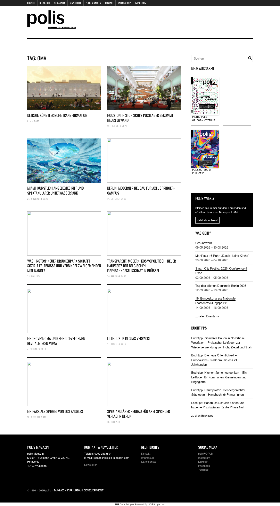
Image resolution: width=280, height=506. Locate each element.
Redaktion (45, 3)
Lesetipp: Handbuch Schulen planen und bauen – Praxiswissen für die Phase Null (217, 404)
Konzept (31, 3)
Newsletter (75, 3)
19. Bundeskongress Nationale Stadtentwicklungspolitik (215, 300)
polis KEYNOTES (93, 3)
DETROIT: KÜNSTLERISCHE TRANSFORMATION (57, 115)
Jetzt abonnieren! (207, 220)
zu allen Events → (207, 316)
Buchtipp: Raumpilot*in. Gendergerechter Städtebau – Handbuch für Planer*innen (218, 392)
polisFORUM (205, 453)
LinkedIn (203, 461)
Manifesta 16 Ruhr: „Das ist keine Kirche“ (222, 255)
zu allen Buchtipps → (204, 415)
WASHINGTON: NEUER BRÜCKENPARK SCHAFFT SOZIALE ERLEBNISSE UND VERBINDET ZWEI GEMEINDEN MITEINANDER (64, 265)
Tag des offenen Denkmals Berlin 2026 (220, 285)
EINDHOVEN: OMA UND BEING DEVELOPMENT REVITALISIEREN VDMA (57, 341)
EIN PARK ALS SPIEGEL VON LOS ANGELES (55, 411)
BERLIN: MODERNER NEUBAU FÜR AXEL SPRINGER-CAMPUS (141, 190)
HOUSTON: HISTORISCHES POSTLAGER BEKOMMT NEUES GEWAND (140, 118)
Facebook (204, 466)
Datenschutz (124, 3)
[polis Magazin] (51, 26)
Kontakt (109, 3)
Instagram (204, 458)
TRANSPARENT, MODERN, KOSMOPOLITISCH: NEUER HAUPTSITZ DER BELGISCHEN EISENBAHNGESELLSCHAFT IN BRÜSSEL (141, 265)
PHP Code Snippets (124, 504)
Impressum (140, 3)
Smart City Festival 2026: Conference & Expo (221, 270)
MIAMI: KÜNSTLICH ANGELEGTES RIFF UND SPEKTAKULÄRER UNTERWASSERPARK (55, 190)
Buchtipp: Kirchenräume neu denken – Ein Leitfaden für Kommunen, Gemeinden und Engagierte (219, 377)
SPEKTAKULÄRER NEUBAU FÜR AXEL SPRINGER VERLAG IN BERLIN (138, 414)
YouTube (203, 469)
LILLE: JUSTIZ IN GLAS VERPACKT (128, 338)
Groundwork (203, 243)
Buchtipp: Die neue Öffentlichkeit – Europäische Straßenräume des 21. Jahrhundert (214, 360)
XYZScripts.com (157, 504)
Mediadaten (59, 3)
